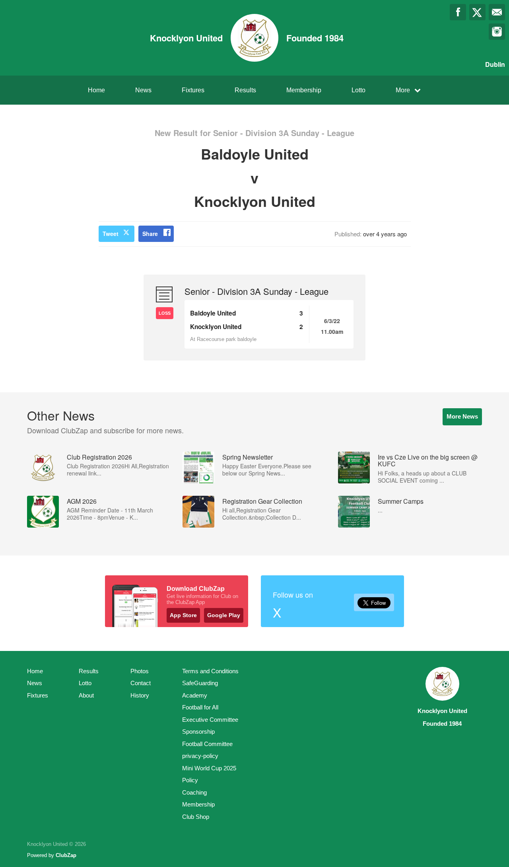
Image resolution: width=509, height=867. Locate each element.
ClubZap (66, 855)
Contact (140, 683)
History (139, 695)
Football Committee (207, 743)
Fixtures (193, 90)
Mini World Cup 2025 (209, 768)
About (86, 695)
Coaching (194, 792)
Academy (194, 695)
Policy (190, 780)
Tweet (111, 234)
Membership (303, 90)
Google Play (223, 615)
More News (462, 416)
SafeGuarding (200, 683)
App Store (183, 615)
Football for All (200, 707)
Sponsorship (198, 731)
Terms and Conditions (210, 671)
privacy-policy (200, 755)
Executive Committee (210, 719)
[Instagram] (497, 31)
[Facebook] (458, 12)
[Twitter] (477, 12)
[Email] (497, 12)
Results (245, 90)
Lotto (358, 90)
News (143, 90)
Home (96, 90)
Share (150, 234)
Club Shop (195, 816)
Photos (139, 671)
